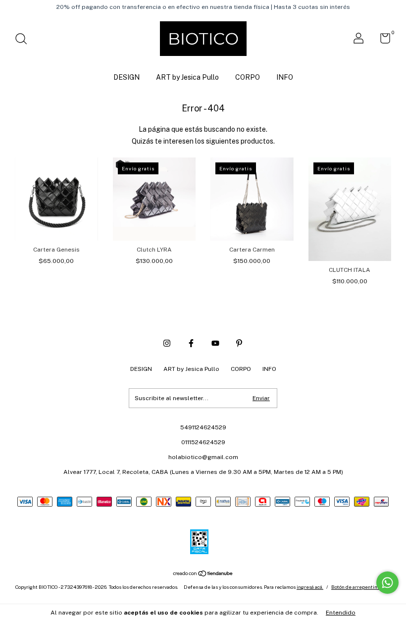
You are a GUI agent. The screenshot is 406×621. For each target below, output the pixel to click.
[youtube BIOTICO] (215, 343)
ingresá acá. (310, 587)
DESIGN (126, 77)
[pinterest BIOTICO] (239, 343)
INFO (284, 77)
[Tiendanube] (203, 574)
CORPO (247, 77)
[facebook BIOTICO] (191, 343)
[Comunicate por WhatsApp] (387, 582)
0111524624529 (203, 442)
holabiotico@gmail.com (203, 457)
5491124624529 (203, 427)
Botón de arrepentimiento (361, 587)
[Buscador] (24, 40)
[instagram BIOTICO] (167, 343)
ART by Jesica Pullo (187, 77)
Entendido (340, 612)
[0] (381, 40)
